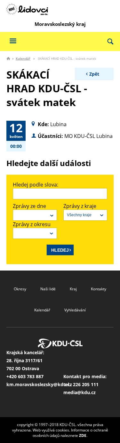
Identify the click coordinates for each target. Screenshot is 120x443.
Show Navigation (12, 41)
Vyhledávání (75, 310)
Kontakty (98, 289)
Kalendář (23, 58)
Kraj (73, 289)
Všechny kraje (79, 215)
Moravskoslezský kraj (60, 24)
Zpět (94, 74)
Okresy (20, 289)
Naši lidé (48, 289)
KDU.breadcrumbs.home (8, 58)
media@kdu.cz (79, 392)
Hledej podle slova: (35, 184)
